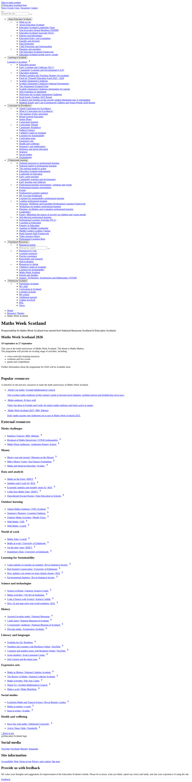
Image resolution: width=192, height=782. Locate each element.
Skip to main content (11, 2)
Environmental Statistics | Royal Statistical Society (33, 577)
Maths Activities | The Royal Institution (27, 595)
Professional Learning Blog (32, 239)
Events (10, 8)
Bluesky (24, 749)
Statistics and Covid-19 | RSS (23, 483)
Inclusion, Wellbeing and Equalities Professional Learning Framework (52, 203)
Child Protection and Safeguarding (35, 46)
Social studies (25, 154)
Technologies (25, 157)
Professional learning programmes (35, 187)
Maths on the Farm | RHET (22, 479)
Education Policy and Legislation (35, 38)
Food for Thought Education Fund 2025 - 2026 (41, 78)
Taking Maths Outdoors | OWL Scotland (28, 509)
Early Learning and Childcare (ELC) (36, 67)
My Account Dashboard (30, 195)
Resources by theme (28, 264)
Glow (17, 8)
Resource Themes (15, 313)
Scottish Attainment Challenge (33, 81)
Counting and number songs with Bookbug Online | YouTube (38, 651)
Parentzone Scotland (17, 281)
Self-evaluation (26, 261)
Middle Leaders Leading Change (34, 231)
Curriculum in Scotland (30, 289)
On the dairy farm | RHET (21, 547)
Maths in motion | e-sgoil (21, 706)
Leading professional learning (33, 201)
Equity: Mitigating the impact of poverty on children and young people (52, 214)
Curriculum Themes (28, 124)
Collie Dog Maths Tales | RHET (24, 491)
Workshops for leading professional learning (40, 206)
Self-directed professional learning (35, 217)
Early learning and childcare (32, 182)
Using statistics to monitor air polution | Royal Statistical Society (39, 565)
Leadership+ (25, 212)
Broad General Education (31, 116)
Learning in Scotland (17, 57)
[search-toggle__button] (2, 11)
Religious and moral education (33, 149)
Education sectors (27, 64)
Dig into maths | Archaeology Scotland (27, 629)
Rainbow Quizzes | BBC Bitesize (25, 436)
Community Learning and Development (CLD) (41, 70)
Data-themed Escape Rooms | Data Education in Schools (36, 496)
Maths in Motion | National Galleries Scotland (31, 672)
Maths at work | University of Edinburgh (28, 543)
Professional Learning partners (33, 193)
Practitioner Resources (18, 242)
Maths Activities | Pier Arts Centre (25, 680)
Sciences (23, 152)
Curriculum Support (28, 122)
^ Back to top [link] (7, 733)
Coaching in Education (30, 222)
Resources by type (28, 250)
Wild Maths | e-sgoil (18, 526)
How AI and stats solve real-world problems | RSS (33, 603)
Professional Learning (17, 160)
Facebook (15, 749)
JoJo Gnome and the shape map (24, 659)
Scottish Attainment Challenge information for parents (44, 89)
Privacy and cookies (41, 761)
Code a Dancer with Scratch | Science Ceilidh (31, 599)
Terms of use (25, 761)
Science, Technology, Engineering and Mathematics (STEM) (48, 278)
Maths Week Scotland (29, 272)
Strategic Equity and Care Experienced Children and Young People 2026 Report (57, 102)
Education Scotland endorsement (34, 171)
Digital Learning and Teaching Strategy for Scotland (44, 75)
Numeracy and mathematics (32, 146)
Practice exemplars (28, 256)
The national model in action (32, 168)
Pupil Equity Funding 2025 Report (35, 97)
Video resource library (29, 236)
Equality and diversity (29, 41)
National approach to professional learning (39, 163)
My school (24, 294)
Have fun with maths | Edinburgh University (30, 724)
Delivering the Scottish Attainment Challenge (40, 94)
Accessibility (7, 761)
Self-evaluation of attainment (32, 91)
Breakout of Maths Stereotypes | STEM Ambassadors (34, 440)
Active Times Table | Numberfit (24, 728)
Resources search (27, 245)
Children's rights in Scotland (32, 133)
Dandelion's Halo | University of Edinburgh (30, 551)
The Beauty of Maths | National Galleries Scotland (33, 676)
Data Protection (26, 43)
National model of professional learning (38, 166)
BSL (21, 302)
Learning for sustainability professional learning (41, 198)
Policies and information (30, 35)
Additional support (28, 297)
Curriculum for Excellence (19, 105)
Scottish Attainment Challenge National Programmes (44, 83)
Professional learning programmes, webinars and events (45, 184)
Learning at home (27, 292)
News (4, 8)
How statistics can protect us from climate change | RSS (35, 573)
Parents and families (28, 275)
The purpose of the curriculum (33, 114)
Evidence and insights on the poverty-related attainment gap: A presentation (54, 100)
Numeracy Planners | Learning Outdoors (28, 513)
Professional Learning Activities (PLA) (37, 220)
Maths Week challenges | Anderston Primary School (33, 444)
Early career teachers (29, 176)
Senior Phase (25, 119)
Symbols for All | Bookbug (22, 642)
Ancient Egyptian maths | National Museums (30, 616)
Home (10, 310)
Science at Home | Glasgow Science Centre (29, 590)
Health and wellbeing (29, 143)
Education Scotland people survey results (38, 54)
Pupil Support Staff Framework (34, 233)
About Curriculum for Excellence (35, 108)
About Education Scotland (19, 19)
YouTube (5, 749)
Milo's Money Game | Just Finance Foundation (31, 461)
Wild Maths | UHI (17, 521)
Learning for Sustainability (31, 135)
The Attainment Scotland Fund (33, 86)
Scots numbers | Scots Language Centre (28, 655)
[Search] (31, 14)
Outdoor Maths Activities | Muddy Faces (28, 517)
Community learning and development (37, 179)
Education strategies (28, 73)
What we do (25, 22)
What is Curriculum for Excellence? (36, 111)
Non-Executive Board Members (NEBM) (39, 30)
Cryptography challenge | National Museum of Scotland (35, 625)
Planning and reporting (30, 49)
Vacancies (25, 8)
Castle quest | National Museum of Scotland (30, 620)
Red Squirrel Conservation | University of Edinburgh (34, 569)
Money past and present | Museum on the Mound (32, 457)
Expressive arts (26, 141)
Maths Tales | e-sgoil (19, 539)
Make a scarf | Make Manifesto (24, 689)
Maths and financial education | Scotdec (28, 466)
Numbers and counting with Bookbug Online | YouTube (35, 646)
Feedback (5, 779)
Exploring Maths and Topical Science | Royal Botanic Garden (38, 702)
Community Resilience (30, 127)
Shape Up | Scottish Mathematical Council (29, 685)
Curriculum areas (27, 138)
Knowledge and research (31, 259)
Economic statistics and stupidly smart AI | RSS (31, 487)
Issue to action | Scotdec (20, 710)
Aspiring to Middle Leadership (33, 228)
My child (23, 286)
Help (16, 761)
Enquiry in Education (29, 225)
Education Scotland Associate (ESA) (36, 33)
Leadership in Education (30, 174)
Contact (34, 8)
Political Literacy (27, 130)
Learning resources (28, 253)
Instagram (33, 749)
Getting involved (27, 300)
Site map (56, 761)
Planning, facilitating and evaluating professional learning (46, 209)
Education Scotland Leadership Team (37, 27)
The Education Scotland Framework (36, 52)
